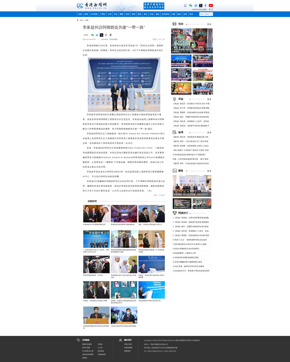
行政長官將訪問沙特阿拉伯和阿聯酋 (123, 326)
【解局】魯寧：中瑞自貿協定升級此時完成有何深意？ (194, 163)
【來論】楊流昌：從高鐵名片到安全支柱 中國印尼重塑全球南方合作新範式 (203, 104)
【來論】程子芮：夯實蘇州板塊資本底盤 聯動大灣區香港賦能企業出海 (201, 108)
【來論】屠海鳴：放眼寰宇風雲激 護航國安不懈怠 (193, 126)
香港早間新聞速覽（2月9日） (93, 275)
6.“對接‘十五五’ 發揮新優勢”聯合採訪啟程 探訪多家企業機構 (198, 240)
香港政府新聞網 (87, 354)
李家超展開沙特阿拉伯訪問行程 (149, 301)
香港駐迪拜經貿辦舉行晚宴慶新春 (123, 224)
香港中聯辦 (86, 348)
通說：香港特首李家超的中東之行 (150, 224)
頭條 (80, 14)
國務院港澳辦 (87, 344)
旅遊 (185, 14)
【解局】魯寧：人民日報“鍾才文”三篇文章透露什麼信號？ (196, 141)
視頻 (133, 14)
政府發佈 (165, 14)
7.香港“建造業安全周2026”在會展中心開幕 (190, 244)
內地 (115, 14)
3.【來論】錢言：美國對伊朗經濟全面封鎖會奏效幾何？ (195, 226)
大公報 (100, 348)
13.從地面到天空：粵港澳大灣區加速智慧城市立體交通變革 (196, 271)
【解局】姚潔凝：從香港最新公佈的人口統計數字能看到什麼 (197, 146)
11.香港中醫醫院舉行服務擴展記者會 (187, 262)
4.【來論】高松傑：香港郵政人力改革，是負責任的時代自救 (197, 231)
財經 (127, 14)
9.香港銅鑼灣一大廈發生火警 (184, 253)
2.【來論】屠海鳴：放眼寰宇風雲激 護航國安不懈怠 (193, 222)
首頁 (81, 20)
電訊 (145, 14)
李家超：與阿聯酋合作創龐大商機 (95, 301)
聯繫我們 (127, 351)
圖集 (139, 14)
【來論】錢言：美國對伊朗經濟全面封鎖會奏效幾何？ (194, 117)
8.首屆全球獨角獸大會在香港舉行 (186, 249)
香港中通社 (128, 344)
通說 (157, 14)
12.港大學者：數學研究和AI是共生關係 (188, 266)
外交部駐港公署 (87, 351)
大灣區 (102, 14)
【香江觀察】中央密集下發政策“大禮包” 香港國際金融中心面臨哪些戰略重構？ (204, 150)
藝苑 (179, 14)
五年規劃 (94, 14)
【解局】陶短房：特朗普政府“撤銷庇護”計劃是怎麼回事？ (196, 137)
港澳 (86, 14)
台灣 (109, 14)
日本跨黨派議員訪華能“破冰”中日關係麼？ (189, 155)
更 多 (209, 24)
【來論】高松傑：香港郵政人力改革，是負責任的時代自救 (196, 121)
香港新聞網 (128, 348)
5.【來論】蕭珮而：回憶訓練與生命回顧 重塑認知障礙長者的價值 (199, 235)
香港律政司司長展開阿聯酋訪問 (94, 224)
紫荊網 (84, 358)
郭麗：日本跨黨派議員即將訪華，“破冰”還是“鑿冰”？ (194, 159)
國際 (121, 14)
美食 (191, 14)
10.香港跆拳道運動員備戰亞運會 (186, 257)
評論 (151, 14)
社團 (173, 14)
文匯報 (100, 344)
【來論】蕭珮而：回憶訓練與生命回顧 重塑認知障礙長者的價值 (198, 112)
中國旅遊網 (102, 354)
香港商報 (101, 351)
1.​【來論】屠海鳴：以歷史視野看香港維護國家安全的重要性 (197, 218)
